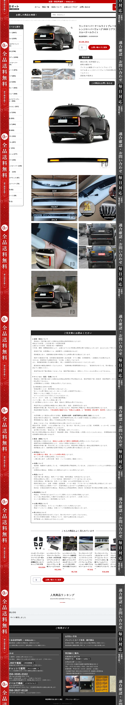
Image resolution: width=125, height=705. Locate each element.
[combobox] (83, 15)
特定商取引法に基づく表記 (53, 699)
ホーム (37, 7)
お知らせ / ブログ (71, 7)
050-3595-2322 (18, 674)
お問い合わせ (85, 7)
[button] (71, 27)
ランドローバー (9, 20)
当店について (56, 7)
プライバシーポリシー (72, 699)
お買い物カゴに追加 (99, 47)
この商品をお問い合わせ (102, 83)
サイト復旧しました (18, 617)
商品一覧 (45, 7)
